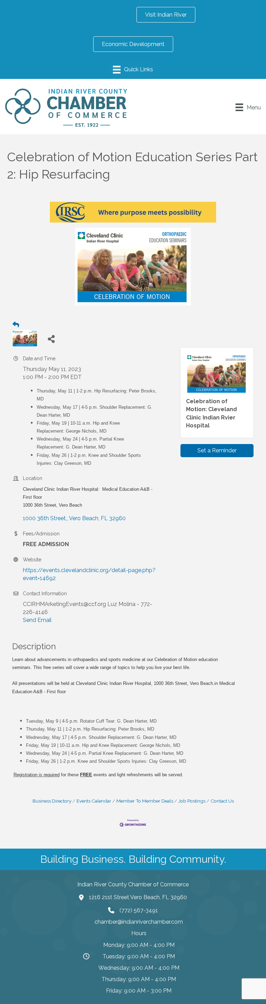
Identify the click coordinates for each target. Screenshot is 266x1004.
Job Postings (191, 801)
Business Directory (52, 801)
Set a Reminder (217, 450)
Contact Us (222, 801)
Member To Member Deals (144, 801)
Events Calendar (94, 801)
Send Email (37, 620)
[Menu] (133, 69)
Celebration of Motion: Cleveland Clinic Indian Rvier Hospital (211, 413)
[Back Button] (15, 325)
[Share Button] (51, 338)
